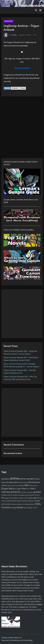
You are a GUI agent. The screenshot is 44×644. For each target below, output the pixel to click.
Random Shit (8, 21)
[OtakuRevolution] (22, 3)
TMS (34, 508)
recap (13, 507)
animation (5, 479)
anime (14, 478)
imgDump (15, 88)
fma (24, 488)
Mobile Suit (31, 501)
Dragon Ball (6, 488)
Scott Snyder (28, 508)
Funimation (23, 492)
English (19, 489)
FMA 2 (33, 488)
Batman (16, 482)
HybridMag (27, 640)
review (19, 507)
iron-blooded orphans (23, 495)
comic (9, 485)
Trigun (22, 88)
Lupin (30, 498)
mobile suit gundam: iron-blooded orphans (22, 504)
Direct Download (22, 68)
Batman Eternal (24, 482)
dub (14, 489)
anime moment (26, 478)
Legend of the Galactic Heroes (14, 498)
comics (21, 485)
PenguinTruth (23, 574)
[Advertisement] (22, 314)
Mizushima (25, 501)
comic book (14, 485)
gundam (37, 492)
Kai (2, 498)
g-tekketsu (30, 492)
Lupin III (36, 498)
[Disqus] (22, 128)
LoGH (26, 498)
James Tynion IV (35, 495)
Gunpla (15, 495)
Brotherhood (34, 482)
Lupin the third (11, 501)
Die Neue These (33, 485)
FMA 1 (28, 489)
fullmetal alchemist (10, 492)
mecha (19, 501)
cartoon (4, 485)
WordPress (15, 640)
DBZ (26, 485)
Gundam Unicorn (6, 495)
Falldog (13, 35)
